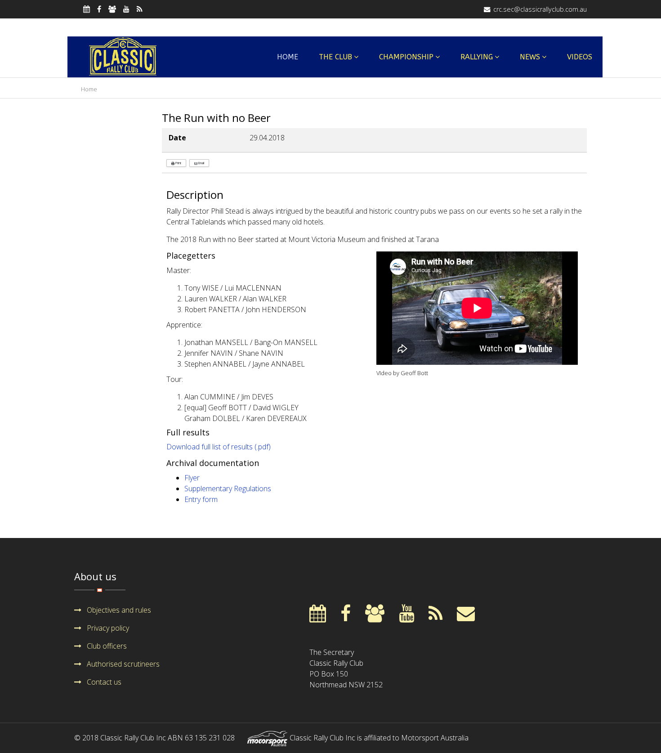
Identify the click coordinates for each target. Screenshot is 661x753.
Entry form (201, 499)
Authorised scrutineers (122, 664)
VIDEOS (579, 57)
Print (177, 163)
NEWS (530, 57)
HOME (287, 57)
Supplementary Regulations (227, 488)
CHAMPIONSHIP (406, 57)
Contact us (103, 682)
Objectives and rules (118, 610)
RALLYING (476, 57)
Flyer (192, 478)
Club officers (106, 646)
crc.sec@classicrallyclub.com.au (540, 9)
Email (200, 163)
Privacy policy (107, 628)
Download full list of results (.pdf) (218, 447)
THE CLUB (335, 57)
